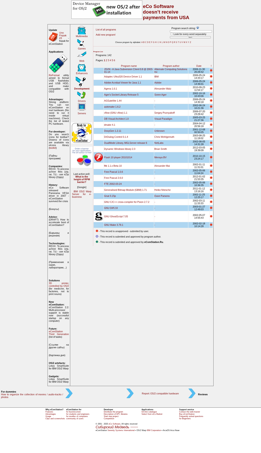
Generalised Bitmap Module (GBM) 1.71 (125, 190)
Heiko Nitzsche (162, 190)
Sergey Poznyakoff (164, 113)
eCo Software (114, 424)
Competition (109, 418)
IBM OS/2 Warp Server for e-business (81, 194)
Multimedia (82, 36)
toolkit (53, 148)
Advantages (50, 414)
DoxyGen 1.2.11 (112, 131)
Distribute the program (113, 412)
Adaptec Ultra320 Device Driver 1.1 (123, 76)
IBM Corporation (154, 430)
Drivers (82, 101)
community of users (75, 418)
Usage (48, 416)
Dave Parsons (162, 196)
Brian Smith (160, 149)
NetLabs (158, 143)
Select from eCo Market (152, 414)
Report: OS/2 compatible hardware (160, 393)
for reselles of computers (77, 416)
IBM (156, 76)
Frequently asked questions (191, 416)
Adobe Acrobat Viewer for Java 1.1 (122, 82)
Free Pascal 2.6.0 (113, 178)
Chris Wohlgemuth (164, 137)
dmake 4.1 (109, 125)
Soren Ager (160, 94)
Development (81, 88)
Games (82, 48)
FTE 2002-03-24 (113, 184)
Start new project (111, 416)
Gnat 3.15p (110, 196)
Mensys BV (160, 157)
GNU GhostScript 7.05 (116, 216)
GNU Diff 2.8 (111, 208)
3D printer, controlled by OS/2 (59, 284)
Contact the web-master (189, 412)
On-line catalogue (149, 412)
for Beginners (185, 418)
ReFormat (54, 75)
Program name (129, 66)
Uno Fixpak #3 (62, 35)
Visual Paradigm (163, 119)
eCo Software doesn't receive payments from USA (166, 12)
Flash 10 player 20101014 (118, 157)
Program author (171, 66)
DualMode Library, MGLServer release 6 (125, 143)
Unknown (159, 131)
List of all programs (106, 29)
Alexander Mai (162, 166)
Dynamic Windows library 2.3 (119, 149)
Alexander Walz (162, 88)
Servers (82, 113)
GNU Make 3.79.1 (113, 225)
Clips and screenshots (55, 418)
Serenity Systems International (121, 430)
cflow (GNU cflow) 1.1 (115, 113)
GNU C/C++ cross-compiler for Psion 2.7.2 (126, 202)
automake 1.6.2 (112, 106)
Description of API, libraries (116, 414)
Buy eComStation (187, 414)
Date (198, 66)
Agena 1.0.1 (110, 88)
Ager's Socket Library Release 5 (121, 94)
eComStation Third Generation (59, 332)
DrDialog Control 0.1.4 (116, 137)
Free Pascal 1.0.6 (113, 172)
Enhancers (82, 73)
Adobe (157, 82)
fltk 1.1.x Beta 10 (113, 166)
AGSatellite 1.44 (113, 100)
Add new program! (105, 34)
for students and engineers (77, 414)
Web (81, 61)
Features (49, 412)
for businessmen (73, 412)
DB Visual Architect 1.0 (116, 119)
